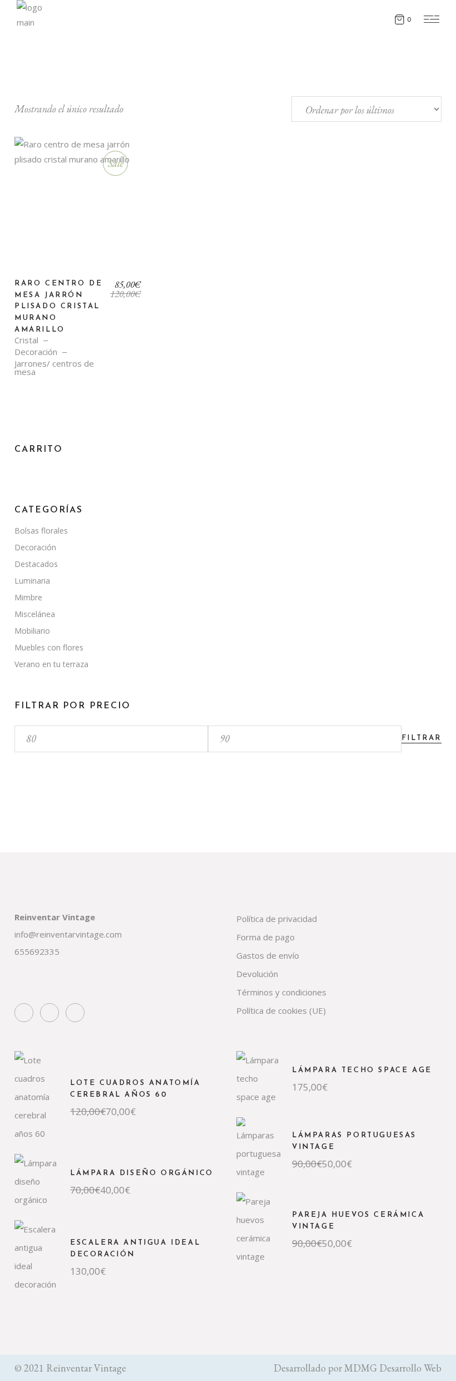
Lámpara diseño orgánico (142, 1173)
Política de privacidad (276, 918)
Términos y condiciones (281, 992)
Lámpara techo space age (362, 1070)
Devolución (257, 973)
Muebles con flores (48, 647)
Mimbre (28, 597)
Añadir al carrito (78, 209)
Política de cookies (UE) (281, 1010)
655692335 (37, 951)
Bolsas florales (41, 530)
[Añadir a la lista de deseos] (30, 157)
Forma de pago (265, 937)
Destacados (36, 564)
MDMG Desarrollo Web (393, 1368)
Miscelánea (34, 614)
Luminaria (32, 580)
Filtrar (422, 738)
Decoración (35, 352)
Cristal (26, 340)
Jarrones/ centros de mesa (54, 367)
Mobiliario (32, 630)
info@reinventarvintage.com (68, 934)
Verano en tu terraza (51, 664)
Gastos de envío (267, 955)
